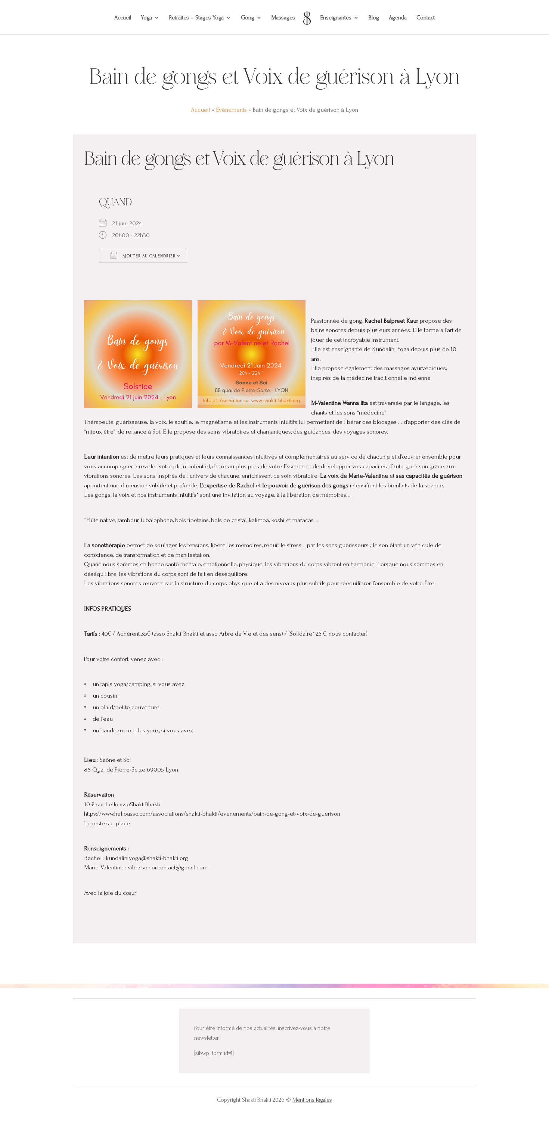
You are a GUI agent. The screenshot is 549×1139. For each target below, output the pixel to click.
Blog (374, 18)
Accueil (122, 18)
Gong (247, 18)
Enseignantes (335, 18)
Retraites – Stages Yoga (196, 18)
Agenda (398, 18)
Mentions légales (312, 1099)
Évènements (231, 109)
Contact (425, 18)
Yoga (146, 18)
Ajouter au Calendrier (148, 256)
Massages (283, 18)
